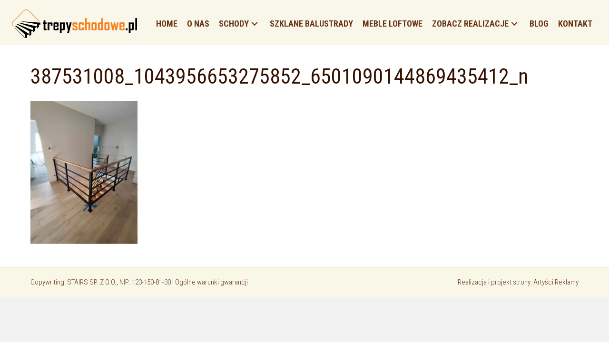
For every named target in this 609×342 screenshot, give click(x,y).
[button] (254, 24)
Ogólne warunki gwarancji (211, 282)
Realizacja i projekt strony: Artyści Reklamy (518, 282)
